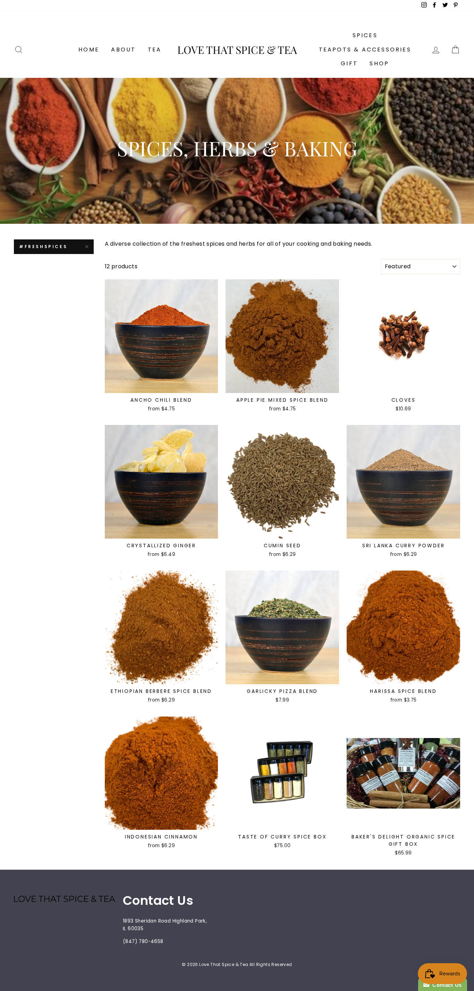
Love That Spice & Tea (237, 49)
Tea (155, 50)
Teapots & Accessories (365, 50)
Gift (349, 63)
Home (88, 50)
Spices (365, 35)
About (123, 50)
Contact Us (445, 985)
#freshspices (43, 246)
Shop (379, 63)
